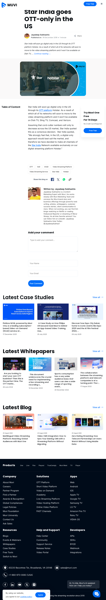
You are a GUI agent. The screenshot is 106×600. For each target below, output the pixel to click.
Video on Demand (45, 490)
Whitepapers (9, 544)
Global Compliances (12, 503)
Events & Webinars (12, 540)
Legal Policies (9, 507)
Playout (41, 465)
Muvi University (10, 515)
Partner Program (11, 490)
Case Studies (9, 548)
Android (74, 486)
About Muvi (8, 482)
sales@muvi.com (68, 567)
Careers (6, 486)
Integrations (75, 552)
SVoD (46, 167)
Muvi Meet (63, 465)
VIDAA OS (75, 519)
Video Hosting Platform (47, 503)
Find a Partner (9, 494)
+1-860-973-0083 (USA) (21, 575)
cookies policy (26, 596)
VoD (38, 167)
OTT (31, 167)
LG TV (73, 507)
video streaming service (39, 172)
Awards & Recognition (13, 499)
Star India (36, 145)
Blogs (5, 536)
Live (27, 465)
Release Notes (43, 548)
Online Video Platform (47, 507)
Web (72, 482)
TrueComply (51, 465)
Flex (34, 465)
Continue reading (42, 54)
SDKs (72, 540)
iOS (71, 490)
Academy (41, 494)
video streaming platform (62, 167)
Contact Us (8, 519)
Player (77, 465)
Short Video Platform (46, 486)
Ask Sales (7, 523)
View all (96, 297)
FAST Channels (43, 511)
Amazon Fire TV (78, 511)
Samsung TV (76, 503)
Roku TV (74, 515)
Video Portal (42, 552)
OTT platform (45, 110)
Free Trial (90, 4)
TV (71, 465)
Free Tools (8, 552)
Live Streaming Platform (48, 499)
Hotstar (66, 172)
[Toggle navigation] (101, 3)
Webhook (74, 548)
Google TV (75, 499)
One (21, 465)
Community (42, 540)
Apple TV (74, 494)
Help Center (42, 536)
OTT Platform (43, 482)
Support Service (44, 544)
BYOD (73, 544)
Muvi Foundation (11, 511)
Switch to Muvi (10, 556)
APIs (72, 536)
